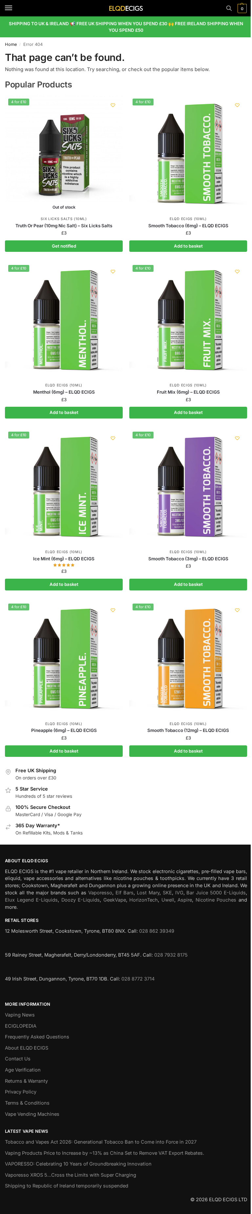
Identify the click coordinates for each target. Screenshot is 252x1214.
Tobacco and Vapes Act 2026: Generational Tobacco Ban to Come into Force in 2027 (101, 1142)
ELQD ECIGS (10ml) (188, 219)
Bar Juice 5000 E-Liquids (216, 893)
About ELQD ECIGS (26, 1048)
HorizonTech (143, 900)
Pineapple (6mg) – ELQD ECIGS (64, 730)
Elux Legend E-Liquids (31, 900)
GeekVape (114, 900)
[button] (241, 8)
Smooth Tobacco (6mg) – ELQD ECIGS (188, 225)
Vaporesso (100, 893)
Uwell (167, 900)
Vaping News (20, 1015)
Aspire (185, 900)
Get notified (64, 246)
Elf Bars (125, 893)
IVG (179, 893)
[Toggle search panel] (229, 8)
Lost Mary (148, 893)
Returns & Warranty (26, 1081)
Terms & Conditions (27, 1103)
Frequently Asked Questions (37, 1037)
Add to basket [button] (188, 246)
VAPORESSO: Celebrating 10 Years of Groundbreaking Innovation (78, 1164)
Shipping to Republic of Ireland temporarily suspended (66, 1186)
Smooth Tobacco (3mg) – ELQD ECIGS (188, 558)
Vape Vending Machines (32, 1114)
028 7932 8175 (171, 955)
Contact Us (18, 1059)
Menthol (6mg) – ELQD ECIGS (64, 392)
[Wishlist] (113, 105)
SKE (167, 893)
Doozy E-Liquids (80, 900)
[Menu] (15, 8)
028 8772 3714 (138, 979)
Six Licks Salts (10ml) (64, 219)
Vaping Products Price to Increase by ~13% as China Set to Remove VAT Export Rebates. (104, 1153)
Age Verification (23, 1070)
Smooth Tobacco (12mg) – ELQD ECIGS (188, 730)
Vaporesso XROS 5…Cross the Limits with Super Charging (70, 1175)
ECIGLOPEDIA (20, 1026)
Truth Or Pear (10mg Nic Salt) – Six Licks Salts (63, 225)
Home (11, 44)
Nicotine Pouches (216, 900)
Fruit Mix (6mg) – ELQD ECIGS (188, 392)
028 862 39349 (156, 931)
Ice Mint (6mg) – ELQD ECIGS (63, 558)
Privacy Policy (20, 1092)
